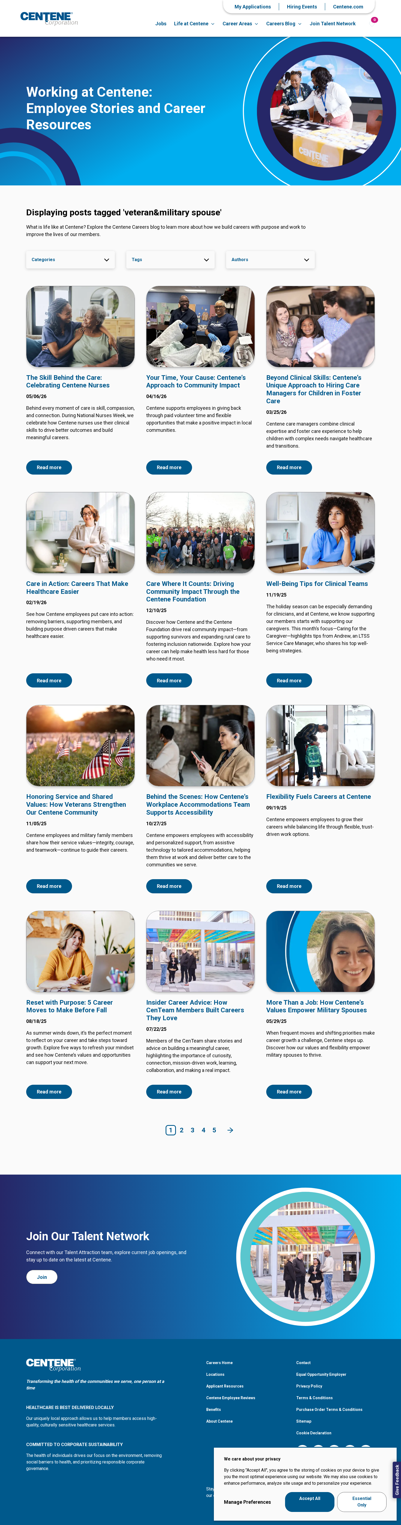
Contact (303, 1363)
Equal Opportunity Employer (321, 1374)
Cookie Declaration (313, 1433)
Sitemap (303, 1421)
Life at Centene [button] (191, 23)
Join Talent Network (333, 23)
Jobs (160, 23)
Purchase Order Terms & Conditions (329, 1409)
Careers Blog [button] (280, 23)
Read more (49, 467)
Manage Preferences (247, 1502)
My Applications (253, 7)
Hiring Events (302, 7)
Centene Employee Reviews (230, 1398)
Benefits (213, 1409)
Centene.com (348, 7)
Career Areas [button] (237, 23)
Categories (43, 259)
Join (42, 1277)
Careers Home (219, 1363)
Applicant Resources (225, 1386)
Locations (215, 1374)
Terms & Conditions (314, 1398)
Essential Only (361, 1502)
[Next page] (230, 1130)
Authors (240, 259)
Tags (137, 259)
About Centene (219, 1421)
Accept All (309, 1501)
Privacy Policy (309, 1386)
